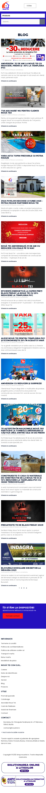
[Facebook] (14, 623)
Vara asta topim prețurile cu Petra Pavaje (22, 157)
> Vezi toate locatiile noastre (12, 732)
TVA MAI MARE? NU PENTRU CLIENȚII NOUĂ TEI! (20, 112)
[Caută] (42, 22)
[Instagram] (32, 623)
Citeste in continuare (9, 81)
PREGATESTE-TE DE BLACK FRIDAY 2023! (22, 525)
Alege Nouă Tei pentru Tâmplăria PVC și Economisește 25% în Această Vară (23, 339)
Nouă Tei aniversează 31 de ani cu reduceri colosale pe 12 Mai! (20, 247)
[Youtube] (20, 623)
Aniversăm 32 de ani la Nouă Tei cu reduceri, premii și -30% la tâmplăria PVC (22, 65)
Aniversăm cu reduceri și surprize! (21, 383)
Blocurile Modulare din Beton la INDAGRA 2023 (21, 569)
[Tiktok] (26, 623)
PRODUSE (6, 16)
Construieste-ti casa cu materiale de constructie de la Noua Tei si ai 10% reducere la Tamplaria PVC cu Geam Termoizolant (21, 479)
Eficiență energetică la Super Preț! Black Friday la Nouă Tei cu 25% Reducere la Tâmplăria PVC (21, 293)
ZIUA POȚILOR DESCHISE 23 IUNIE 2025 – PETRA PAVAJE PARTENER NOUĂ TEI (22, 202)
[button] (17, 5)
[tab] (23, 16)
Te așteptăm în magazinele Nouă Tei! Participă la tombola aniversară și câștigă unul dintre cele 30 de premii (23, 430)
